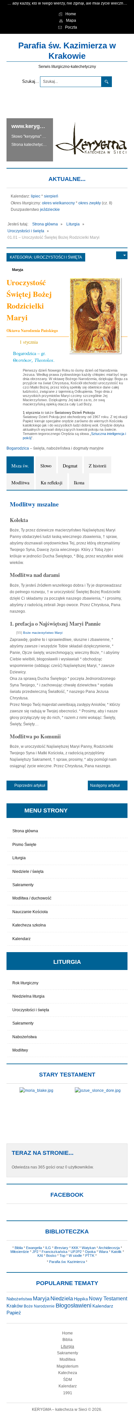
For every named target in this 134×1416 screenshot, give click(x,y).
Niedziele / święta (28, 871)
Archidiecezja (109, 1248)
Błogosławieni (73, 1305)
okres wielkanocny (58, 203)
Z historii (97, 465)
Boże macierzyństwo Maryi (42, 632)
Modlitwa (20, 482)
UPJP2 (76, 1252)
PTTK (89, 1255)
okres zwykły (89, 203)
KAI (40, 1255)
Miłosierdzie (19, 1252)
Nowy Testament (108, 1298)
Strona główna (25, 831)
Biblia (19, 1248)
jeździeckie (50, 209)
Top (62, 1255)
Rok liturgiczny (25, 983)
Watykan (89, 1248)
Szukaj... (30, 81)
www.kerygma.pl (32, 126)
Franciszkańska (54, 1252)
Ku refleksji (51, 482)
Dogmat (70, 465)
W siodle (75, 1255)
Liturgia (19, 858)
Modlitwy (20, 1050)
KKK (75, 1248)
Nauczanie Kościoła (30, 912)
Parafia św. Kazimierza (67, 1262)
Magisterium (67, 1366)
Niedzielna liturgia (28, 996)
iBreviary (61, 1248)
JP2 (35, 1252)
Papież (14, 1312)
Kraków (15, 1305)
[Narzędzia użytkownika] (121, 255)
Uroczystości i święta (58, 257)
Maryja (17, 270)
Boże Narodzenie (39, 1306)
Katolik (116, 1252)
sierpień (51, 196)
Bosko (51, 1255)
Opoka (90, 1252)
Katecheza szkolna (29, 925)
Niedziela (61, 1298)
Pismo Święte (24, 844)
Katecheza (67, 1373)
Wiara (103, 1252)
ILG (48, 1248)
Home (67, 1333)
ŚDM (67, 1379)
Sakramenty (23, 885)
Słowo (45, 465)
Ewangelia (34, 1248)
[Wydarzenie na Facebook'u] (44, 342)
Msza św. (20, 466)
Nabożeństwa (24, 1037)
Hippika (81, 1298)
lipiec (35, 196)
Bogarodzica (18, 448)
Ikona (79, 482)
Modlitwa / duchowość (31, 898)
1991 (67, 1393)
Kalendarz (21, 939)
